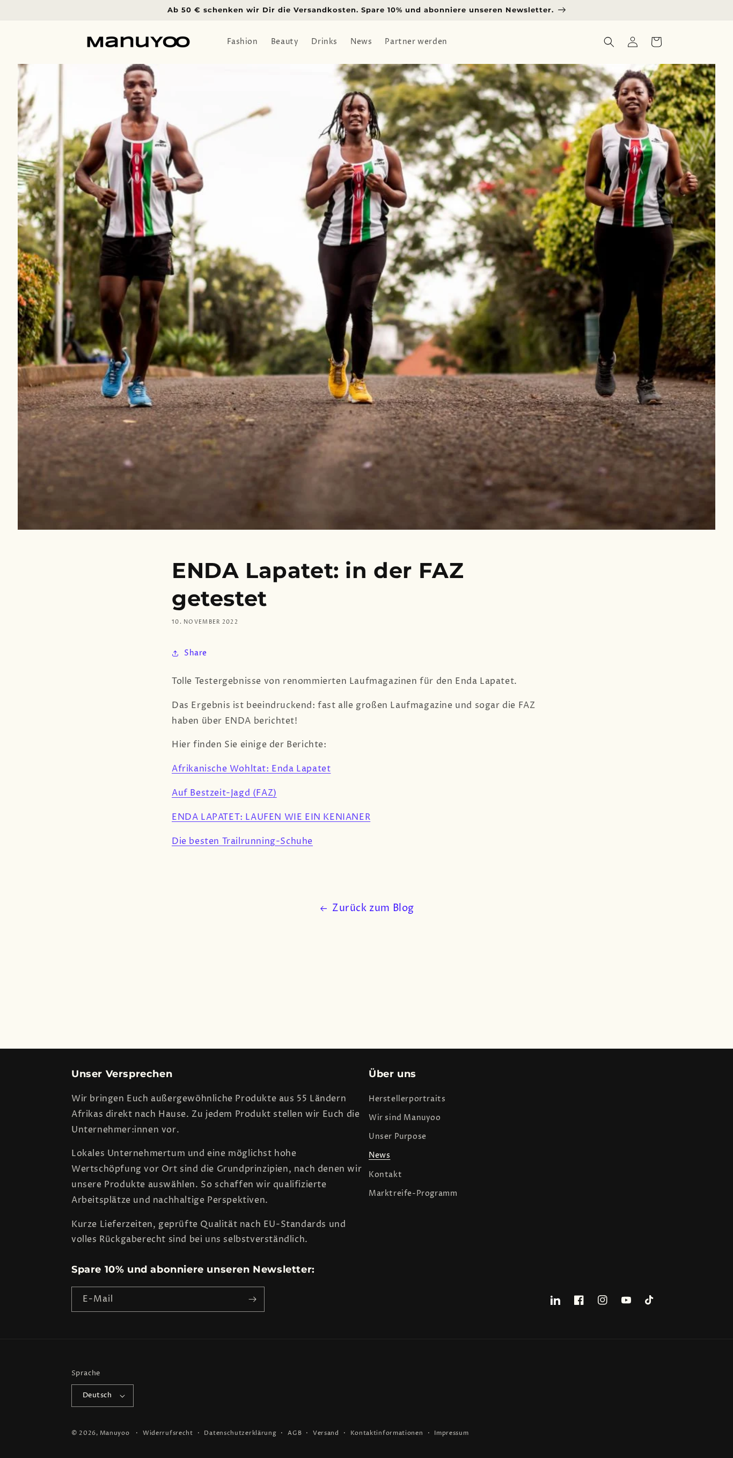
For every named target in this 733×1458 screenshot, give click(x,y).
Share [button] (195, 653)
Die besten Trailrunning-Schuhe (242, 841)
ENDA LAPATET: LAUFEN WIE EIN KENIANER (271, 817)
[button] (609, 42)
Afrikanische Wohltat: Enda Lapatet (251, 769)
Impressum (451, 1433)
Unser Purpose (398, 1136)
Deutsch (97, 1395)
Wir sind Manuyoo (405, 1118)
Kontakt (385, 1175)
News (379, 1155)
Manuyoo (115, 1433)
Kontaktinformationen (386, 1433)
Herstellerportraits (407, 1099)
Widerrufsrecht (168, 1433)
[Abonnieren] (252, 1299)
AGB (295, 1433)
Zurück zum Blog (373, 908)
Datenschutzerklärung (240, 1433)
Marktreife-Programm (413, 1193)
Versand (326, 1433)
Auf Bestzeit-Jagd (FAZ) (224, 793)
